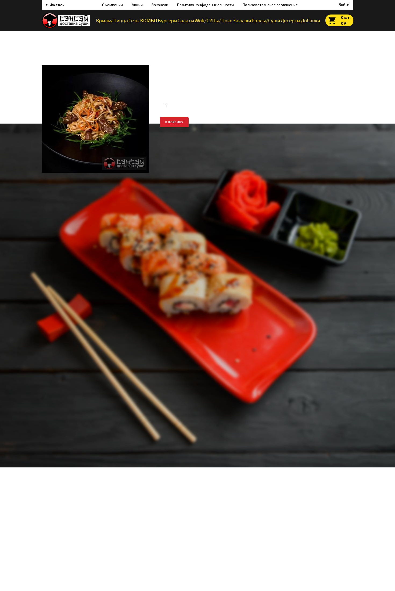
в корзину (174, 122)
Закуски (242, 20)
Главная (48, 36)
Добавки (310, 20)
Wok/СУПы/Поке (213, 20)
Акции (137, 4)
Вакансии (160, 4)
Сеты (133, 20)
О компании (112, 4)
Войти (343, 4)
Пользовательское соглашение (270, 4)
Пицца (120, 20)
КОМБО (148, 20)
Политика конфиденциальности (205, 4)
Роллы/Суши (266, 20)
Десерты (290, 20)
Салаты (186, 20)
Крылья (104, 20)
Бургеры (167, 20)
